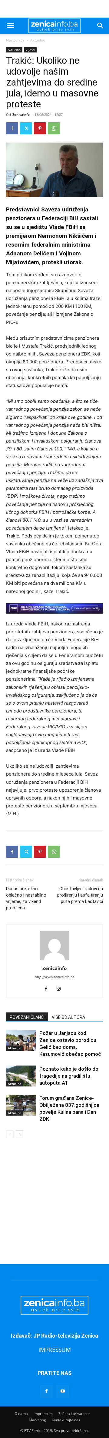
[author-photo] (54, 959)
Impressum (43, 1413)
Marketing (37, 1420)
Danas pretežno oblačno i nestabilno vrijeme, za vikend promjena (26, 898)
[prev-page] (10, 1134)
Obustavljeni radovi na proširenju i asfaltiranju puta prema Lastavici (80, 895)
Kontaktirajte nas (66, 1420)
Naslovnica (15, 40)
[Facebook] (12, 128)
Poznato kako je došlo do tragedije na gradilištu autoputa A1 (68, 1076)
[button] (10, 26)
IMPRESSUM (54, 1349)
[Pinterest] (40, 128)
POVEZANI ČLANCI (27, 1017)
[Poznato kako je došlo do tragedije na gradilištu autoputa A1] (21, 1076)
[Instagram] (61, 989)
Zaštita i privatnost (74, 1413)
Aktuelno (37, 40)
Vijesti (30, 50)
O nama (21, 1413)
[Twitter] (26, 128)
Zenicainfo (21, 114)
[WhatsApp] (54, 128)
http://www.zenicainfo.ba (54, 977)
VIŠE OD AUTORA (68, 1017)
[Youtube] (63, 1391)
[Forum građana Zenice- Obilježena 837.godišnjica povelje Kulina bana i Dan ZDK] (21, 1105)
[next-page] (19, 1134)
